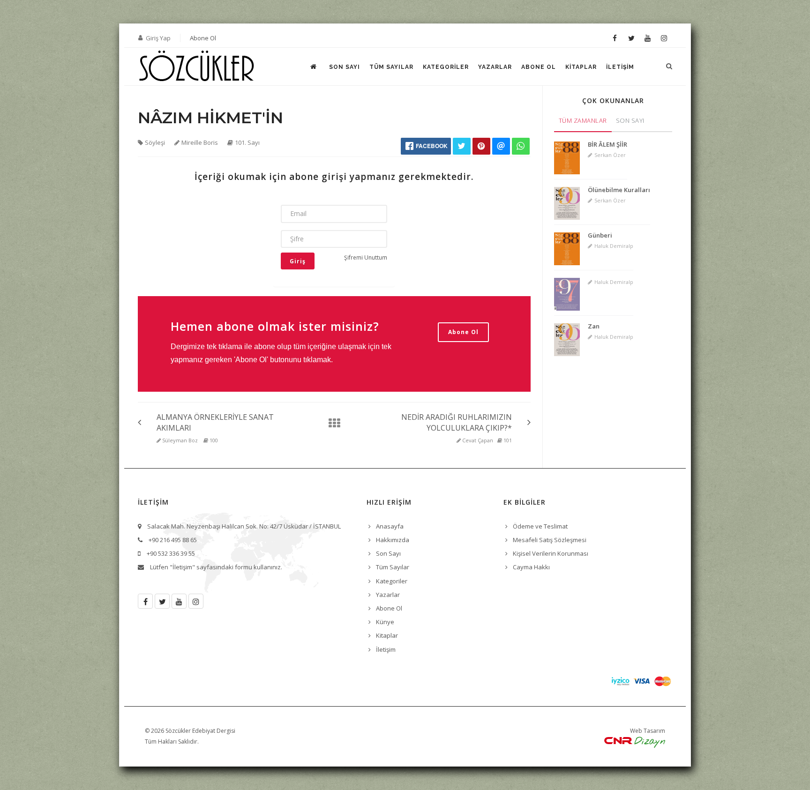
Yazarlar (495, 67)
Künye (385, 622)
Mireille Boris (199, 142)
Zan (594, 326)
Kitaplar (581, 67)
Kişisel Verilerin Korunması (550, 553)
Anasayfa (390, 526)
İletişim (620, 67)
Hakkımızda (392, 540)
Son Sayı (344, 67)
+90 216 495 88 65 (173, 540)
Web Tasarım (647, 731)
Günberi (600, 235)
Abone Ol (203, 38)
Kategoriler (446, 67)
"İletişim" (182, 567)
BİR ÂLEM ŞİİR (607, 144)
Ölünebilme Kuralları (619, 190)
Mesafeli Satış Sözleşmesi (549, 540)
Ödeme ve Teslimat (540, 526)
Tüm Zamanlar (583, 120)
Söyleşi (155, 142)
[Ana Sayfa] (331, 423)
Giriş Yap (158, 38)
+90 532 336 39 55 (171, 553)
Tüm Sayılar (391, 67)
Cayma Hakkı (531, 567)
